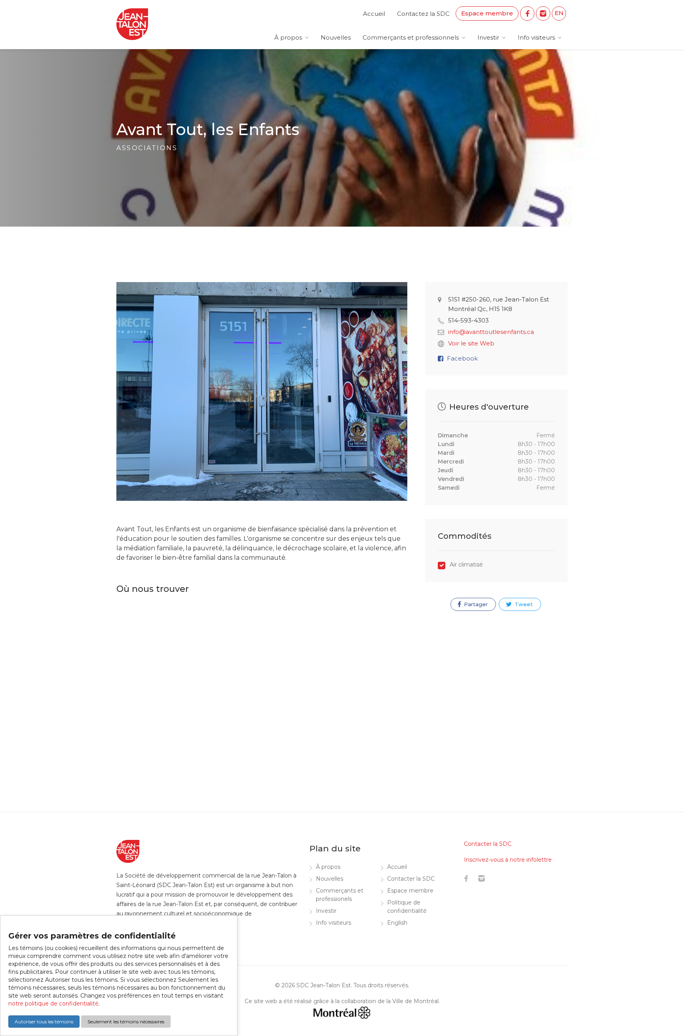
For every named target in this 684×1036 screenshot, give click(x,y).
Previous (124, 399)
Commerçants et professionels (339, 894)
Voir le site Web (471, 343)
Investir (488, 37)
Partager (475, 604)
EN (559, 13)
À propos (288, 37)
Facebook (462, 358)
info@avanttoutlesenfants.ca (491, 332)
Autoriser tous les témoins (44, 1022)
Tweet (523, 604)
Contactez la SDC (423, 13)
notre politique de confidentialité (53, 1003)
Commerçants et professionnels (411, 37)
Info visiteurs (536, 37)
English (397, 922)
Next (399, 399)
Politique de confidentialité (407, 906)
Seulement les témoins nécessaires (125, 1022)
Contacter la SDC (411, 878)
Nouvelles (336, 37)
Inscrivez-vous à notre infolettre (508, 859)
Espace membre (487, 13)
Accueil (374, 13)
